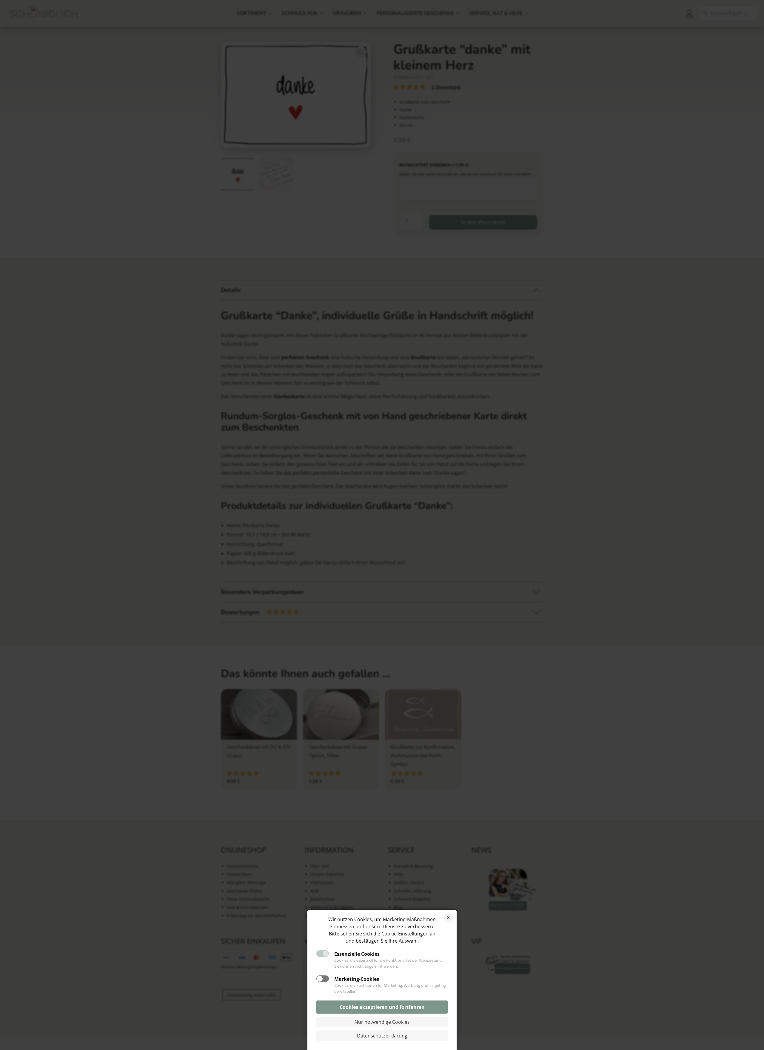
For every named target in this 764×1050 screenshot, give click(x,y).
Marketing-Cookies (356, 979)
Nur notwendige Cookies (382, 1022)
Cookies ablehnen (448, 918)
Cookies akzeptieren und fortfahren (382, 1007)
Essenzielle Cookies (357, 954)
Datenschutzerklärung (382, 1035)
